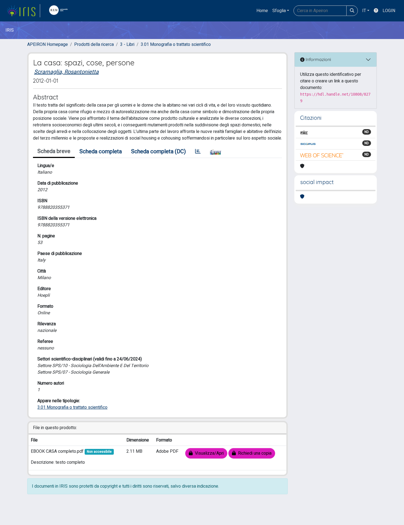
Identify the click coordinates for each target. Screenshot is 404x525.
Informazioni (318, 59)
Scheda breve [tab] (53, 151)
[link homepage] (23, 10)
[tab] (197, 151)
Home (262, 10)
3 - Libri (127, 44)
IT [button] (364, 10)
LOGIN (389, 10)
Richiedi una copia (254, 453)
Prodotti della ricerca (94, 44)
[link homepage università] (60, 10)
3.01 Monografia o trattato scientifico (176, 44)
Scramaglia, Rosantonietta (66, 72)
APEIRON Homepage (47, 44)
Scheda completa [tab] (100, 151)
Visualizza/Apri (208, 453)
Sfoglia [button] (279, 10)
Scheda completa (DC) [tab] (158, 151)
